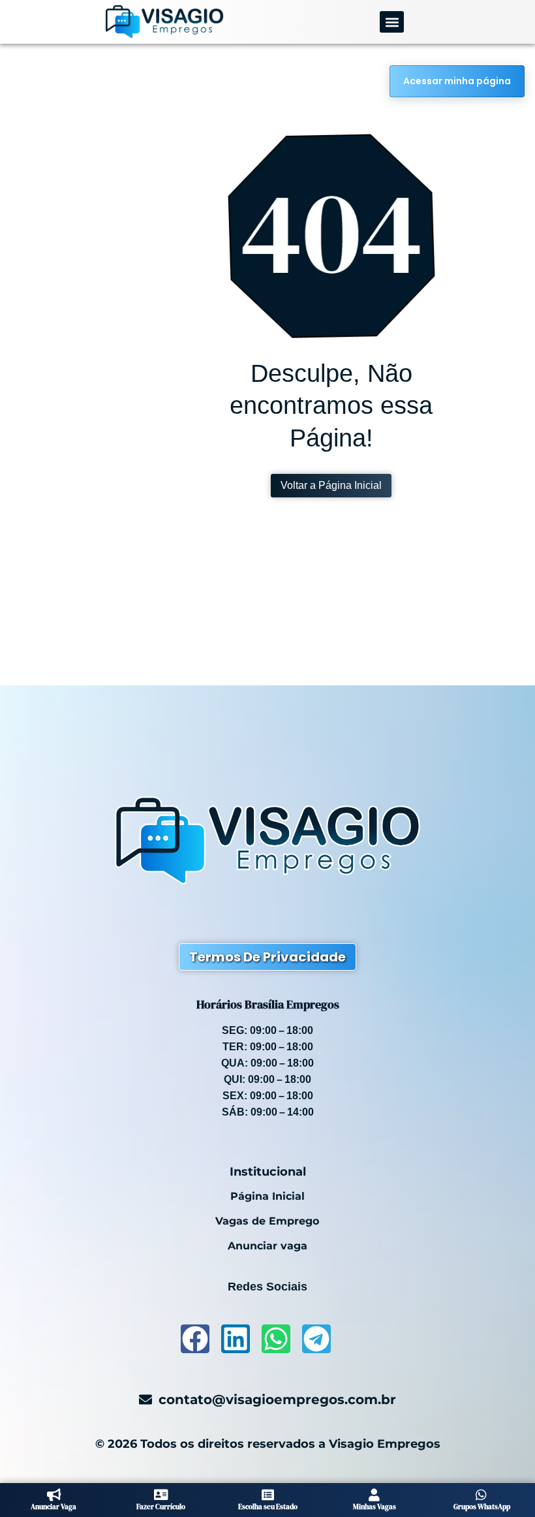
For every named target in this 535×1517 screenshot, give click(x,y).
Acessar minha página (457, 80)
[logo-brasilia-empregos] (164, 22)
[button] (392, 22)
